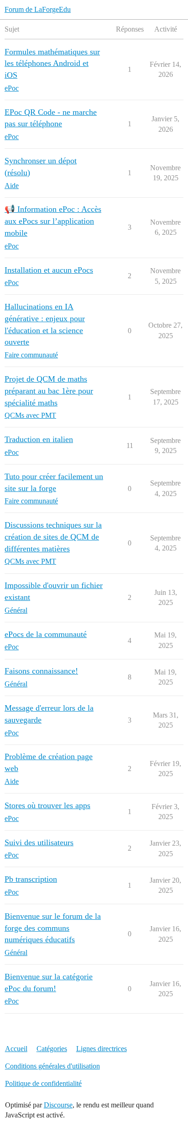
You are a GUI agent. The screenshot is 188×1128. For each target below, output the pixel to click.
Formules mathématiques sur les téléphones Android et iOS (52, 63)
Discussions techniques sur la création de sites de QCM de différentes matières (53, 536)
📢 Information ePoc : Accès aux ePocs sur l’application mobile (53, 221)
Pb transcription (31, 879)
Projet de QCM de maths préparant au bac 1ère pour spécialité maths (49, 390)
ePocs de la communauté (46, 634)
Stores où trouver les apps (47, 805)
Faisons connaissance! (41, 670)
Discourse (58, 1105)
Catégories (52, 1048)
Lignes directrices (101, 1048)
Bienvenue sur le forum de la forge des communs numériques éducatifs (53, 928)
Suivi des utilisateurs (39, 842)
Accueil (16, 1048)
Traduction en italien (39, 439)
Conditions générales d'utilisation (52, 1066)
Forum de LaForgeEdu (38, 9)
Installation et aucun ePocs (49, 270)
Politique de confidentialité (43, 1083)
